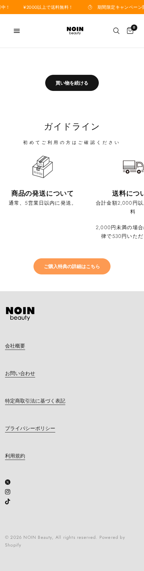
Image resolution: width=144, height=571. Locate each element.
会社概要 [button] (15, 346)
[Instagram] (10, 492)
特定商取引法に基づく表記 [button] (35, 401)
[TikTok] (10, 502)
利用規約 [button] (15, 456)
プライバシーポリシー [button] (30, 428)
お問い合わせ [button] (20, 373)
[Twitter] (10, 482)
